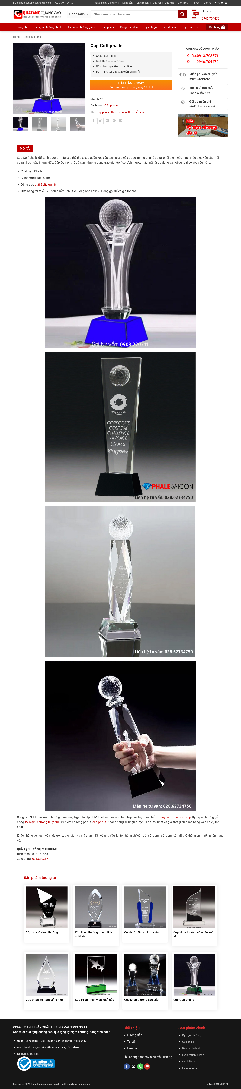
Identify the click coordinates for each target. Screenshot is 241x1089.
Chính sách (143, 2)
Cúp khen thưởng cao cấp (141, 1000)
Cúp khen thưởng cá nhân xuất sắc (193, 934)
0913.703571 (41, 859)
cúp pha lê (99, 822)
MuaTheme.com (81, 1084)
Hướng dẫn (127, 2)
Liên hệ (207, 2)
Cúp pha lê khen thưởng (42, 932)
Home (16, 36)
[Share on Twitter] (100, 121)
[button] (105, 2)
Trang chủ (22, 27)
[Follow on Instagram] (219, 3)
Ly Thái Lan (189, 1061)
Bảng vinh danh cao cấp (175, 817)
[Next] (79, 78)
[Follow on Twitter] (222, 3)
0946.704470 (210, 18)
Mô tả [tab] (25, 148)
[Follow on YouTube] (147, 1066)
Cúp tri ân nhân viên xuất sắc (94, 1000)
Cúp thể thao (136, 112)
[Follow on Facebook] (215, 3)
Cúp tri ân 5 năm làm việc (141, 932)
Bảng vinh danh (191, 1048)
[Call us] (140, 1066)
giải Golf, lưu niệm (47, 184)
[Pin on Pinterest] (114, 121)
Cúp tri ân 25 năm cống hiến (45, 1000)
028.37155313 (30, 1054)
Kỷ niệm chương (191, 1035)
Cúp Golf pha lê (183, 1000)
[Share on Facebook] (94, 121)
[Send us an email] (226, 3)
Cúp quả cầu (119, 112)
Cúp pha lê (111, 105)
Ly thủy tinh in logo (193, 1055)
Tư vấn (195, 2)
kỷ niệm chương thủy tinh (42, 822)
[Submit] (182, 14)
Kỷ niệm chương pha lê (48, 27)
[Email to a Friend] (107, 121)
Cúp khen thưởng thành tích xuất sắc (93, 934)
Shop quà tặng (32, 36)
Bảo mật (169, 2)
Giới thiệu (183, 2)
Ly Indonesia (189, 1068)
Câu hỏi (157, 2)
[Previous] (17, 78)
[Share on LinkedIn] (121, 121)
